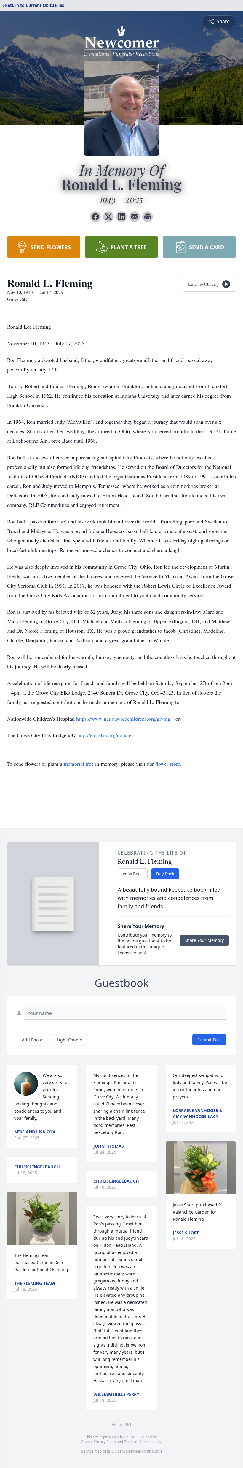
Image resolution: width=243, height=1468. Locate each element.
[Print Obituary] (147, 216)
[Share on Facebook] (95, 216)
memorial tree (79, 763)
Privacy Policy (105, 1441)
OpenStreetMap (128, 1451)
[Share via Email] (134, 216)
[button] (42, 1218)
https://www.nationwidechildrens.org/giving (123, 718)
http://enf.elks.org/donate (104, 735)
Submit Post (209, 1040)
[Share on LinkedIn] (121, 216)
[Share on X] (108, 216)
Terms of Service (137, 1441)
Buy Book (165, 874)
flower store (167, 763)
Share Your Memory (204, 940)
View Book (133, 874)
